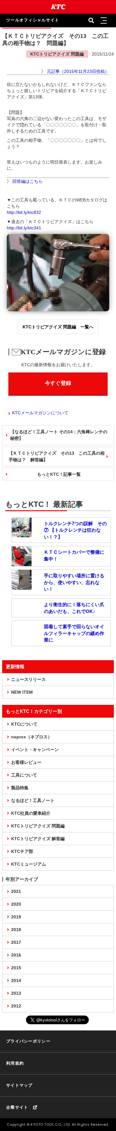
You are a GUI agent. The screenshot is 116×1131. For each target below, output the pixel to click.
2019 (16, 916)
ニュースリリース (28, 679)
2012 (16, 1005)
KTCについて (24, 724)
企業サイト (17, 1107)
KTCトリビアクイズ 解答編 (38, 838)
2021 (16, 891)
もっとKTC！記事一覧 (59, 474)
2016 (16, 955)
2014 (16, 980)
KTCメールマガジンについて (40, 412)
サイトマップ (19, 1085)
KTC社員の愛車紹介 (30, 813)
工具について (24, 775)
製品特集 (19, 787)
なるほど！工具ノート (32, 800)
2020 (16, 904)
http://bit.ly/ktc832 (24, 212)
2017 (16, 942)
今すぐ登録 (58, 383)
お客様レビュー (26, 762)
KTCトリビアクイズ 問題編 (38, 825)
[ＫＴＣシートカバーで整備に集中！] (22, 563)
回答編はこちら (27, 181)
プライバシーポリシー (28, 1041)
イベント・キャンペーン (35, 749)
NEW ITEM (22, 692)
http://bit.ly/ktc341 (24, 227)
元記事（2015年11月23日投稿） (78, 71)
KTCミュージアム (28, 864)
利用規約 (15, 1063)
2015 (16, 967)
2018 (16, 929)
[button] (103, 20)
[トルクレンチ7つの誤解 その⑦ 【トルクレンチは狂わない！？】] (22, 534)
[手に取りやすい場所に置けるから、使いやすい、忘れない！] (22, 586)
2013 (16, 993)
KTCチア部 (22, 851)
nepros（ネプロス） (31, 736)
